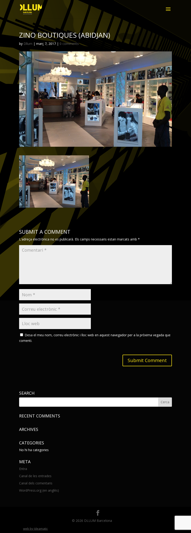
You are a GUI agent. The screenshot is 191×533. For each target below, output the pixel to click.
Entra (23, 468)
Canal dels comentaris (35, 483)
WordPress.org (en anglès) (39, 490)
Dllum (28, 43)
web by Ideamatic (35, 528)
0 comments (69, 43)
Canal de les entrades (35, 476)
